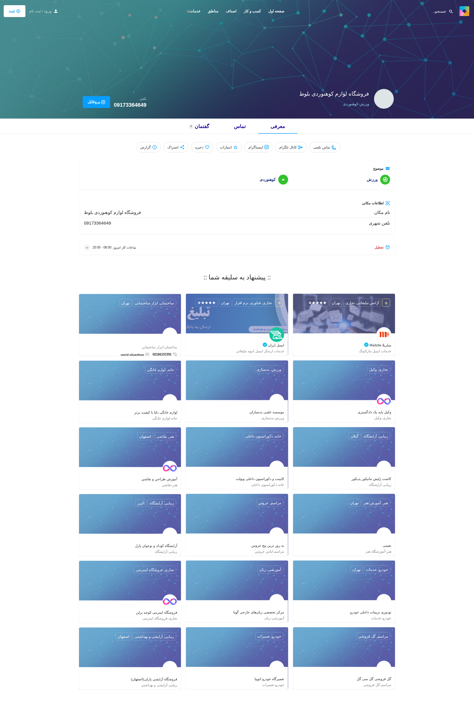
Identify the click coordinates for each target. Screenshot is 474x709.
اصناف (231, 11)
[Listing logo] (384, 99)
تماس (240, 126)
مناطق (213, 11)
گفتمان (199, 126)
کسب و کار (252, 11)
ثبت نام (35, 11)
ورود (48, 11)
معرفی (278, 126)
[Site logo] (463, 11)
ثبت (12, 11)
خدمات (195, 11)
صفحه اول (276, 11)
